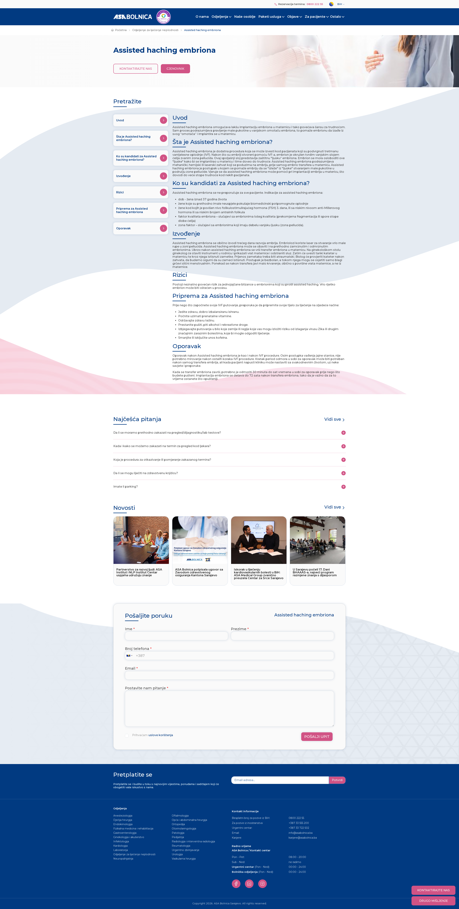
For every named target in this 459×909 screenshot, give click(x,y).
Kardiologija (120, 845)
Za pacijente (315, 17)
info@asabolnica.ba (301, 832)
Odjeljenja (220, 17)
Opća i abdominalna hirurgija (189, 820)
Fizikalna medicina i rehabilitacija (133, 828)
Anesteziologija (122, 815)
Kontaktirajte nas (135, 68)
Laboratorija (120, 850)
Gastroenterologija (124, 832)
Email (130, 668)
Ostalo (335, 17)
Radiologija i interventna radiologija (193, 841)
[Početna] (142, 17)
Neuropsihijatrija (123, 858)
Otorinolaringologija (184, 828)
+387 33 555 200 (299, 823)
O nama (202, 17)
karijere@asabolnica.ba (303, 837)
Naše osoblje (244, 17)
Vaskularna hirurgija (184, 858)
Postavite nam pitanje (145, 688)
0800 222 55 (315, 4)
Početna (121, 30)
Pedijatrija (178, 837)
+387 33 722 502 (299, 827)
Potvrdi (337, 780)
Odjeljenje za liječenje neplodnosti (155, 30)
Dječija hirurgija (122, 820)
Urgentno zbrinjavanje (185, 850)
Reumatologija (181, 845)
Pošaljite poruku (148, 615)
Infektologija (121, 841)
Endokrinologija (123, 824)
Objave (293, 17)
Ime (128, 629)
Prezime (238, 629)
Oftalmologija (180, 815)
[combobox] (130, 656)
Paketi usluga (269, 17)
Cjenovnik (175, 68)
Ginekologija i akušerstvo (128, 837)
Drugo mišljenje (433, 901)
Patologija (178, 832)
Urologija (177, 854)
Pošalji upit (317, 736)
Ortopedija (178, 824)
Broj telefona (137, 648)
